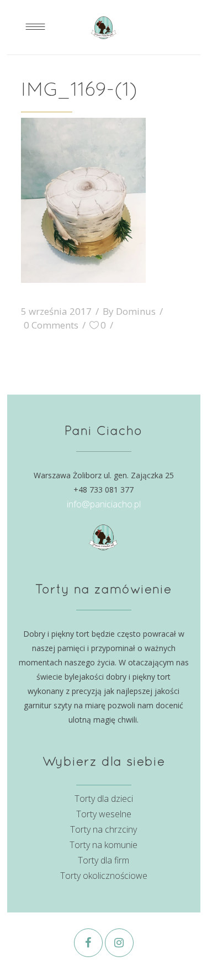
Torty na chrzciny (103, 829)
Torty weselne (103, 814)
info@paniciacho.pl (104, 504)
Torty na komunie (103, 845)
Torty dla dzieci (104, 798)
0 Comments (51, 325)
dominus (136, 311)
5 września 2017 (56, 311)
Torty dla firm (103, 860)
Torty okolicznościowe (103, 876)
